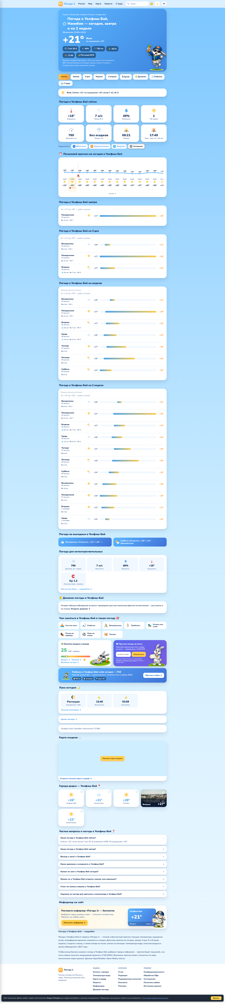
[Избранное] (151, 3)
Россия (81, 3)
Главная (65, 15)
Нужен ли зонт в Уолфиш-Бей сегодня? (79, 871)
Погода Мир (74, 15)
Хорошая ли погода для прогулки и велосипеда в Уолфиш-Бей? (91, 894)
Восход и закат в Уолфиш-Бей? (75, 856)
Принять (216, 998)
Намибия (83, 15)
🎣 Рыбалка (157, 76)
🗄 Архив (125, 77)
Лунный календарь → (71, 710)
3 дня (87, 76)
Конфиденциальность (154, 972)
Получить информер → (74, 922)
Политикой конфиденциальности (155, 998)
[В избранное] (64, 24)
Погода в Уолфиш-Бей (97, 15)
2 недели (112, 76)
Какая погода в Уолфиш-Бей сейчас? (78, 838)
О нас (120, 972)
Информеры (99, 986)
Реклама (122, 986)
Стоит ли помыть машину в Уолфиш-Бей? (80, 886)
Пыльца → (76, 659)
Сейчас (64, 76)
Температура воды (101, 975)
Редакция (122, 975)
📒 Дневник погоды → (73, 661)
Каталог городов (101, 972)
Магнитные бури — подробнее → (76, 589)
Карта (98, 3)
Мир (90, 3)
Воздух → (65, 659)
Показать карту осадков (112, 758)
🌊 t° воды (65, 83)
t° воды (119, 3)
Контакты (122, 982)
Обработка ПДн (151, 975)
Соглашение (149, 979)
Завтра (76, 76)
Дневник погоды (101, 989)
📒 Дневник (140, 76)
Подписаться (139, 654)
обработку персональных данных (126, 661)
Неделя (99, 76)
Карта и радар (99, 979)
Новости (108, 3)
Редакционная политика (129, 979)
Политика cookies (152, 982)
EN (164, 4)
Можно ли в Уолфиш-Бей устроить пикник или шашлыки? (88, 879)
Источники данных (152, 986)
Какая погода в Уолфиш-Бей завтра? (78, 849)
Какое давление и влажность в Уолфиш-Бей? (82, 864)
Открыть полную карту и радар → (76, 778)
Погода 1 (67, 3)
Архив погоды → (69, 719)
